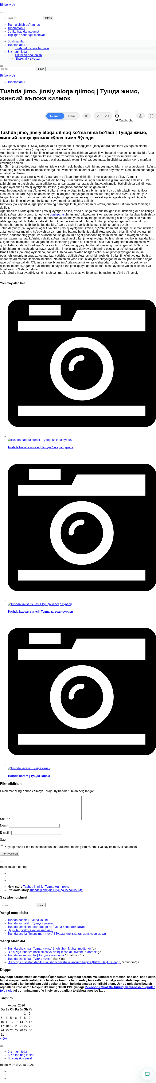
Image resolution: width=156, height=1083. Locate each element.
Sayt (3, 839)
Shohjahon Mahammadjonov (72, 948)
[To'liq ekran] (152, 116)
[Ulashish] (140, 116)
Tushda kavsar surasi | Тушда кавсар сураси (40, 611)
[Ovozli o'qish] (86, 116)
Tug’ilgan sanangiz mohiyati (26, 35)
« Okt (3, 1038)
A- (98, 115)
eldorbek (91, 952)
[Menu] (1, 12)
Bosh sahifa (16, 41)
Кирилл (55, 115)
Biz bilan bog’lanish (28, 55)
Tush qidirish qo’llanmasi (24, 24)
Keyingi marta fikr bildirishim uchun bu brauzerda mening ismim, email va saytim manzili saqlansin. (71, 846)
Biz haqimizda (17, 51)
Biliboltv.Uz (7, 4)
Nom (4, 825)
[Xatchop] (116, 112)
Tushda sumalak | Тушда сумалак (31, 923)
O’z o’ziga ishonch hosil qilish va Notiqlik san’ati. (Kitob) (45, 952)
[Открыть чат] (147, 1074)
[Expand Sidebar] (1, 861)
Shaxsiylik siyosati (27, 58)
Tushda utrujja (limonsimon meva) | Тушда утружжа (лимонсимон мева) (57, 933)
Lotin (71, 115)
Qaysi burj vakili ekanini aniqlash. (30, 930)
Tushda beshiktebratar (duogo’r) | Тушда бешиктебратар (46, 926)
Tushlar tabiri (16, 28)
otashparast (57, 214)
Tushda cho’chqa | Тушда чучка (29, 948)
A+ (107, 115)
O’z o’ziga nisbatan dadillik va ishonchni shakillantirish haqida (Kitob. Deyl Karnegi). (64, 962)
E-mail (5, 832)
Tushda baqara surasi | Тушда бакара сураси (40, 447)
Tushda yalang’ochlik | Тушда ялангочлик (36, 955)
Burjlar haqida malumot (23, 31)
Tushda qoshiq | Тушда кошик (28, 920)
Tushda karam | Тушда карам (29, 775)
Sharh (5, 818)
